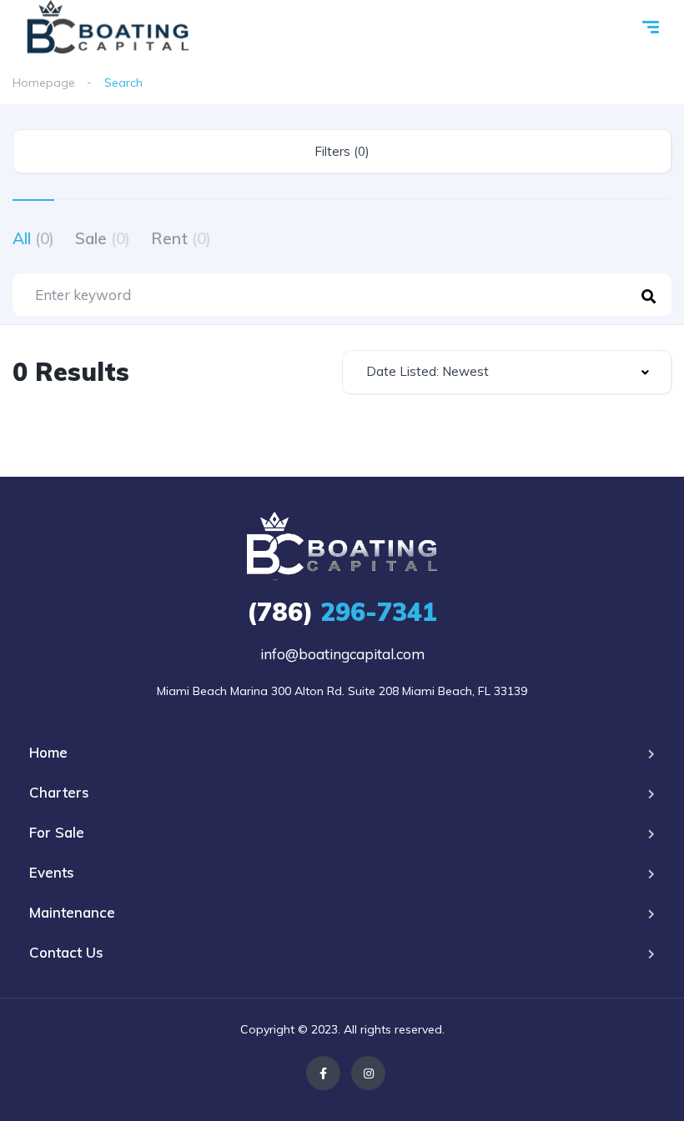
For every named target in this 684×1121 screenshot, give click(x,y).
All (33, 238)
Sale (102, 238)
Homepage (44, 82)
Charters (59, 792)
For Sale (56, 832)
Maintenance (72, 912)
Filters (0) (342, 151)
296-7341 (342, 612)
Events (51, 872)
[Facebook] (323, 1073)
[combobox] (506, 372)
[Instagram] (368, 1073)
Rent (181, 238)
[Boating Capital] (108, 29)
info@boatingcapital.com (342, 654)
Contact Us (66, 952)
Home (48, 752)
